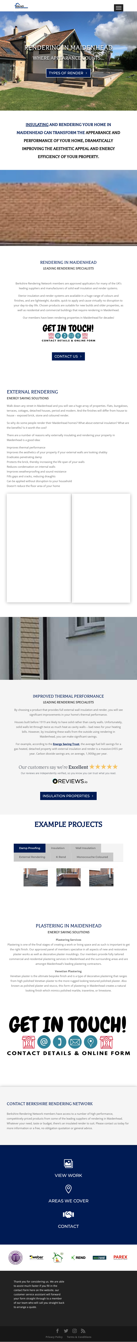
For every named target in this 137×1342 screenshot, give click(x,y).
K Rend (61, 857)
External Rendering (32, 857)
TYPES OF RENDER (66, 73)
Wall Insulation (85, 848)
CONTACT (68, 1226)
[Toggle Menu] (118, 7)
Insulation (58, 848)
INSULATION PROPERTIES (66, 796)
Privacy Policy (54, 1337)
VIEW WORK (68, 1175)
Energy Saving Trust (66, 744)
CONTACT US (66, 356)
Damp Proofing (29, 848)
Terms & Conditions (79, 1337)
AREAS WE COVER (68, 1200)
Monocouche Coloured (92, 857)
